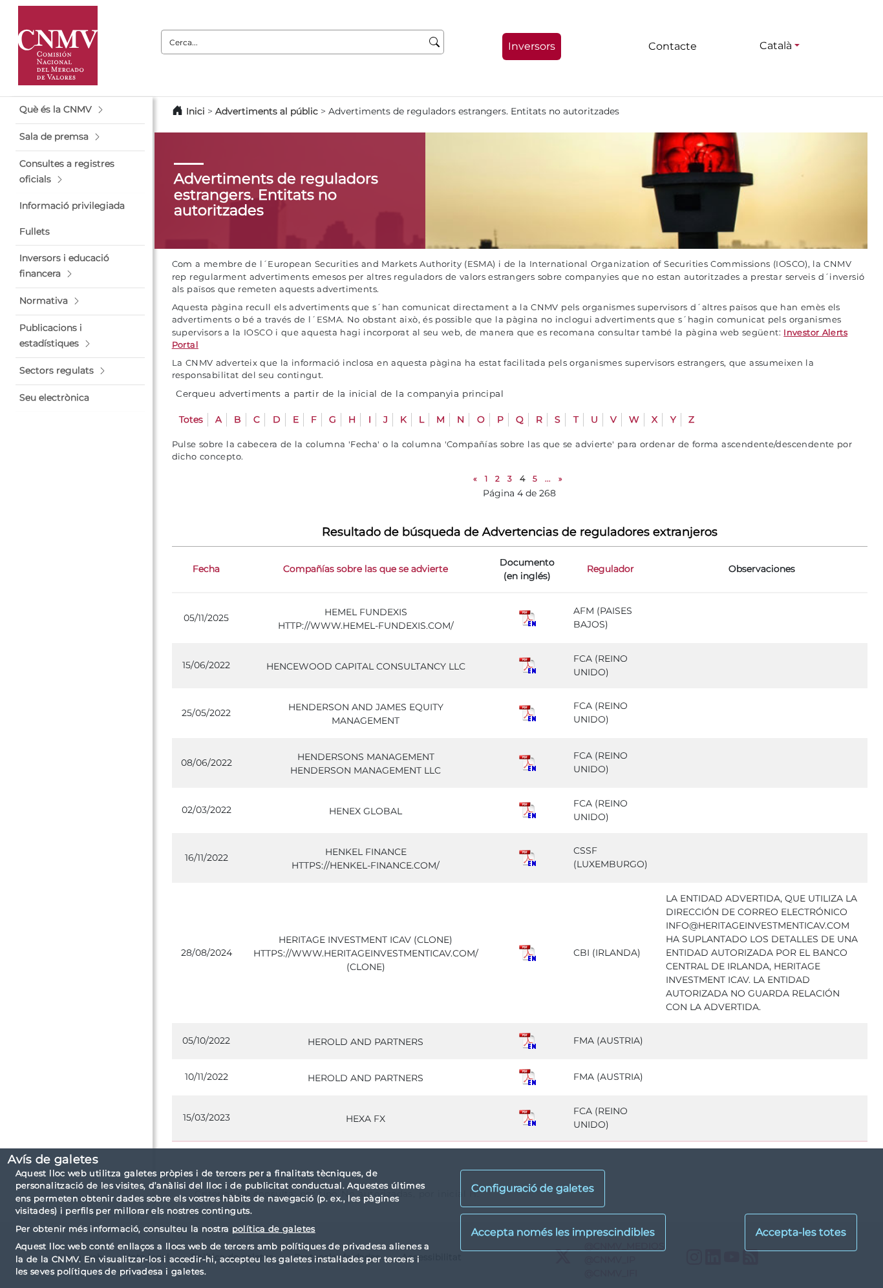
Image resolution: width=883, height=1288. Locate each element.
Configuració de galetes (532, 1189)
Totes (191, 419)
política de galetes (273, 1228)
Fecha (206, 569)
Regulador (610, 569)
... (548, 478)
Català (776, 45)
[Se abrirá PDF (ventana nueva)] (527, 617)
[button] (80, 110)
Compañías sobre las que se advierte (365, 569)
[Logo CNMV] (57, 45)
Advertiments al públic (266, 111)
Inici (195, 111)
